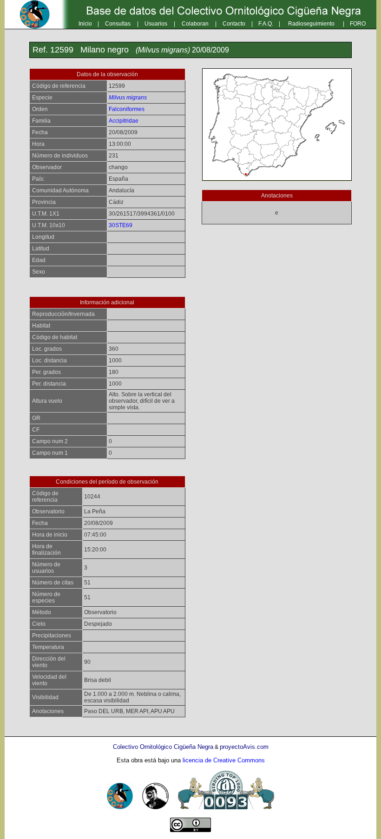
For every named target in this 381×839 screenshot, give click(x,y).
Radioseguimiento (311, 23)
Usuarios (156, 23)
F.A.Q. (265, 23)
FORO (358, 23)
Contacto (234, 23)
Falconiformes (127, 109)
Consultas (118, 23)
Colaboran (195, 23)
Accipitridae (123, 121)
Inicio (85, 23)
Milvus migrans (128, 97)
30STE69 (120, 225)
